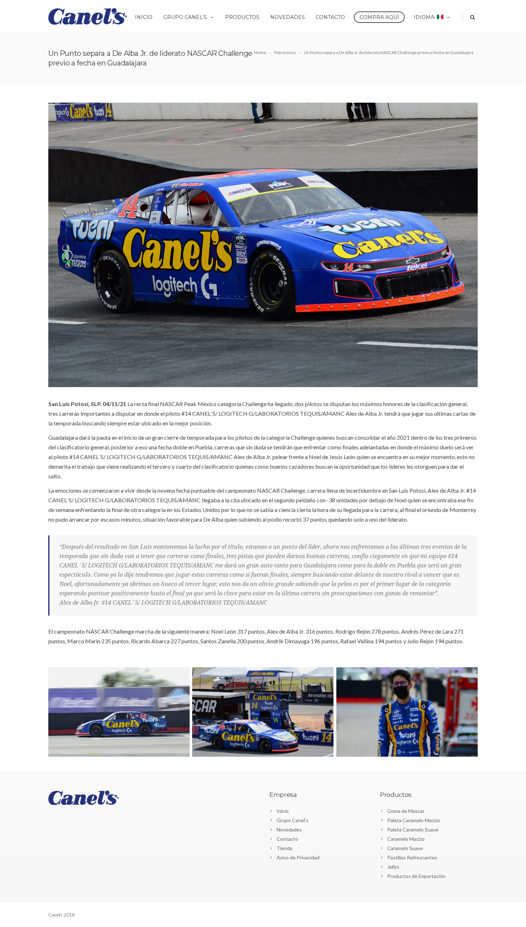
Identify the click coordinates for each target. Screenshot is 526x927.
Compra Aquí (379, 17)
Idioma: (425, 17)
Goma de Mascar (405, 811)
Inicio (143, 17)
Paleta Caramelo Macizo (413, 820)
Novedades (287, 17)
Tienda (284, 848)
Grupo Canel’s (185, 17)
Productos (242, 17)
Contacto (330, 17)
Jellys (393, 867)
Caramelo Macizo (406, 839)
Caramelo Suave (405, 848)
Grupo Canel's (292, 820)
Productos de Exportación (416, 876)
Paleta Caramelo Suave (412, 829)
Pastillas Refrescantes (412, 857)
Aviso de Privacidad (298, 857)
